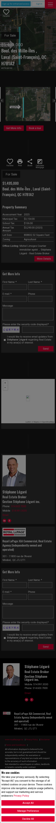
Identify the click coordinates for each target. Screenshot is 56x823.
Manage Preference (28, 810)
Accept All (28, 802)
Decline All (28, 818)
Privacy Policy (21, 795)
